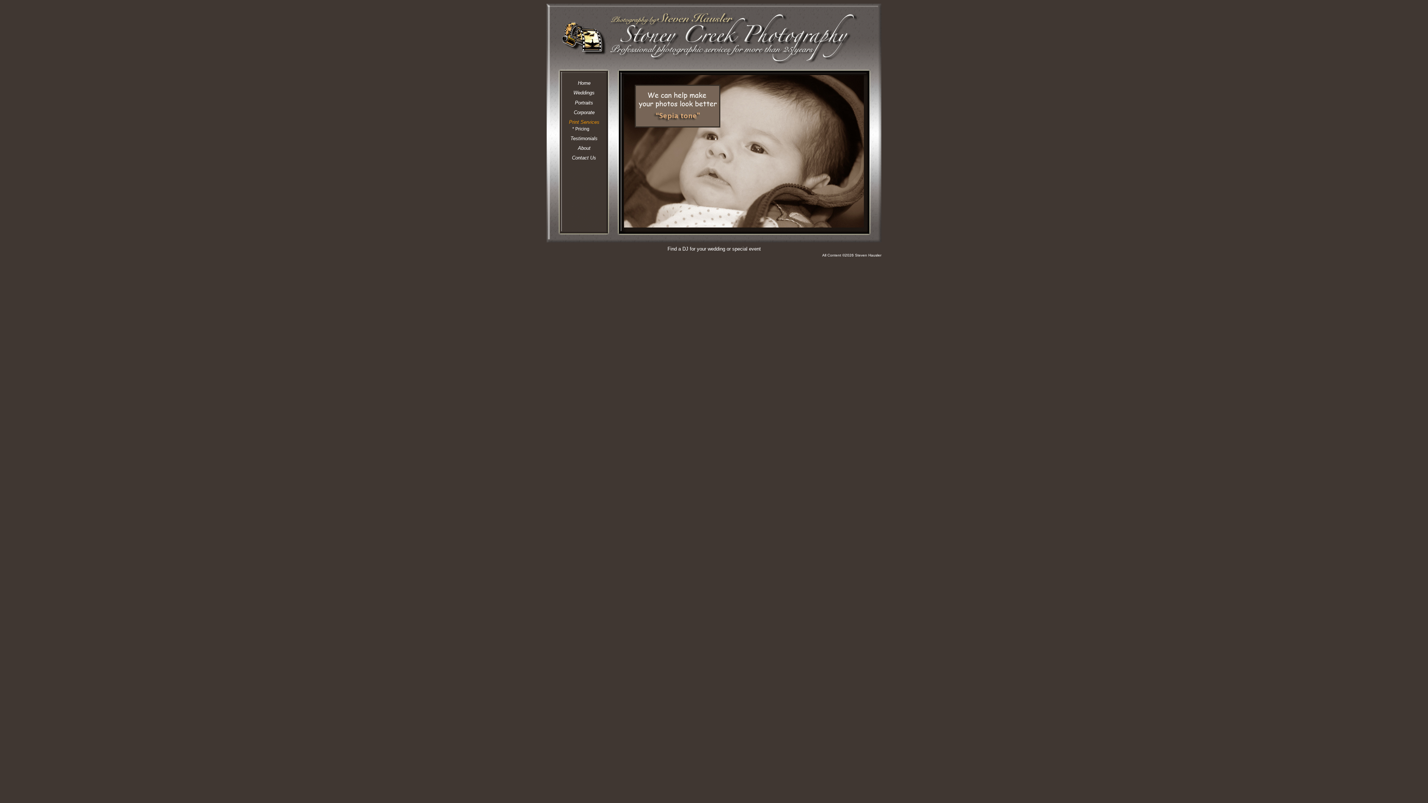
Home (584, 83)
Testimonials (584, 138)
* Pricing (580, 128)
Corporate (584, 112)
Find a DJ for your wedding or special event (714, 249)
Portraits (584, 103)
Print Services (584, 122)
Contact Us (584, 158)
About (584, 148)
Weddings (584, 93)
